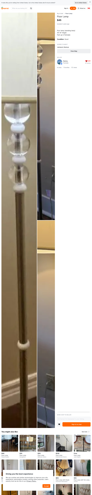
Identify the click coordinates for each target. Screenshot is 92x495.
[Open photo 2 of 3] (46, 116)
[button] (86, 431)
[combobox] (20, 8)
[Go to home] (5, 8)
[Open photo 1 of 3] (19, 220)
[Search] (31, 8)
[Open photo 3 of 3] (46, 324)
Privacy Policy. (31, 481)
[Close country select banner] (90, 2)
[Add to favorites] (59, 424)
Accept (46, 486)
